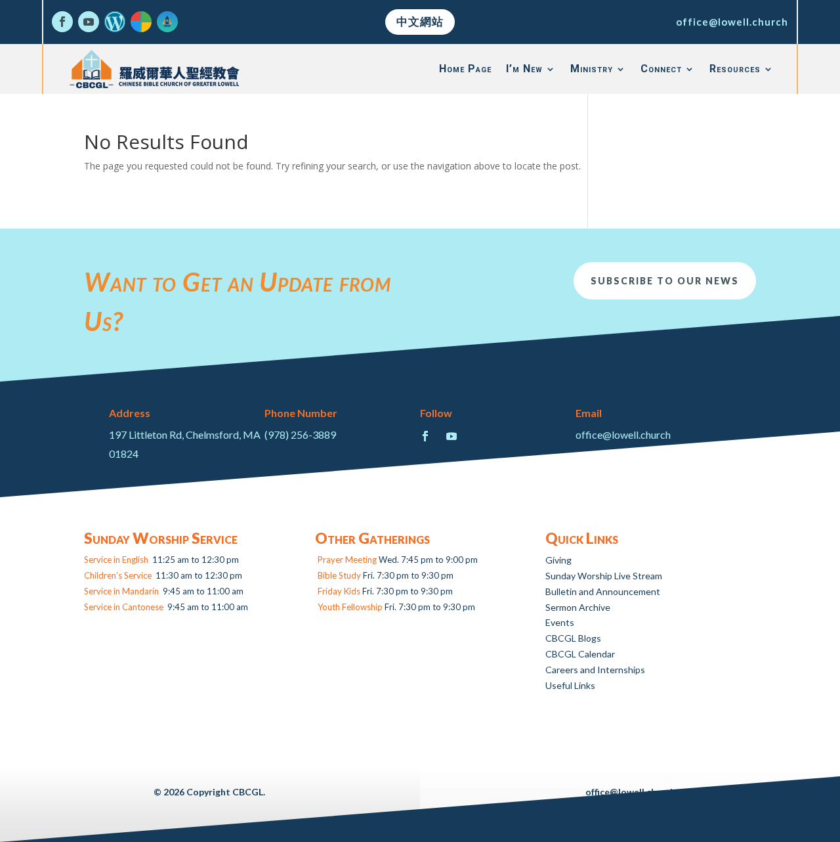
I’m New (524, 68)
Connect (661, 68)
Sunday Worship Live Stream (603, 575)
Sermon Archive (577, 607)
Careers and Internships (595, 669)
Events (559, 622)
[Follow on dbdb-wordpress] (114, 21)
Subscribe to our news (665, 280)
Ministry (591, 68)
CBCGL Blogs (573, 638)
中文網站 (420, 21)
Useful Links (570, 685)
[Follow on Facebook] (62, 21)
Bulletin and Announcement (602, 591)
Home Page (465, 68)
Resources (735, 68)
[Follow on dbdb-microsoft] (141, 21)
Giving (558, 559)
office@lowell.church (732, 22)
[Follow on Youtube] (88, 21)
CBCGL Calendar (580, 653)
